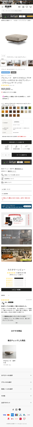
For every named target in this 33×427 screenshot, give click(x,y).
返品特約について (9, 178)
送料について (12, 171)
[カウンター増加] (8, 154)
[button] (16, 11)
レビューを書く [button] (16, 290)
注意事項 (5, 193)
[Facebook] (13, 410)
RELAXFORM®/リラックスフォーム (16, 69)
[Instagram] (16, 410)
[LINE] (20, 410)
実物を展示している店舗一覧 (16, 142)
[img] (5, 300)
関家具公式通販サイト (6, 20)
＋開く (16, 323)
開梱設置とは (19, 168)
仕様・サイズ (6, 189)
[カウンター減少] (2, 154)
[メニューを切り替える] (2, 7)
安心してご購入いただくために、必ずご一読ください (16, 198)
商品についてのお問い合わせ (12, 175)
